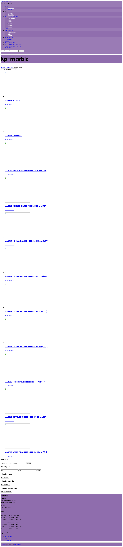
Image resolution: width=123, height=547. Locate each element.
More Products (9, 30)
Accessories (12, 32)
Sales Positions (9, 37)
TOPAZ (10, 22)
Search (29, 463)
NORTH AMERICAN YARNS (12, 16)
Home (6, 6)
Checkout (8, 540)
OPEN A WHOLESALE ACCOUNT (13, 44)
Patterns (10, 35)
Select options (9, 104)
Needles (7, 29)
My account (8, 9)
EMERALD (10, 23)
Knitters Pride (10, 67)
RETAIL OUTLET (8, 48)
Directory (11, 13)
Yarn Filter (11, 15)
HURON (10, 25)
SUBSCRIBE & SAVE (10, 42)
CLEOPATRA (11, 18)
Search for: (4, 463)
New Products (8, 39)
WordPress (17, 545)
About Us (11, 8)
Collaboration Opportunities (13, 46)
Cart (6, 538)
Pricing (7, 41)
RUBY (9, 20)
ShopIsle (3, 545)
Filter (39, 470)
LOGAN (10, 27)
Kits (9, 34)
